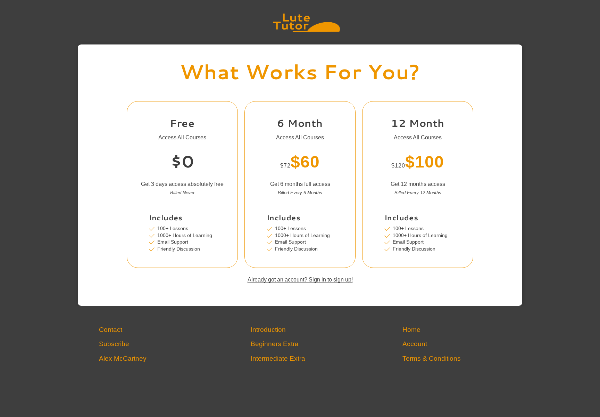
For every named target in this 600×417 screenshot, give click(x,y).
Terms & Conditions (431, 358)
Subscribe (114, 344)
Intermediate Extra (278, 358)
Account (414, 344)
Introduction (268, 330)
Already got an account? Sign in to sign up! (300, 280)
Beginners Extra (275, 344)
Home (411, 330)
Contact (110, 330)
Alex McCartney (123, 358)
